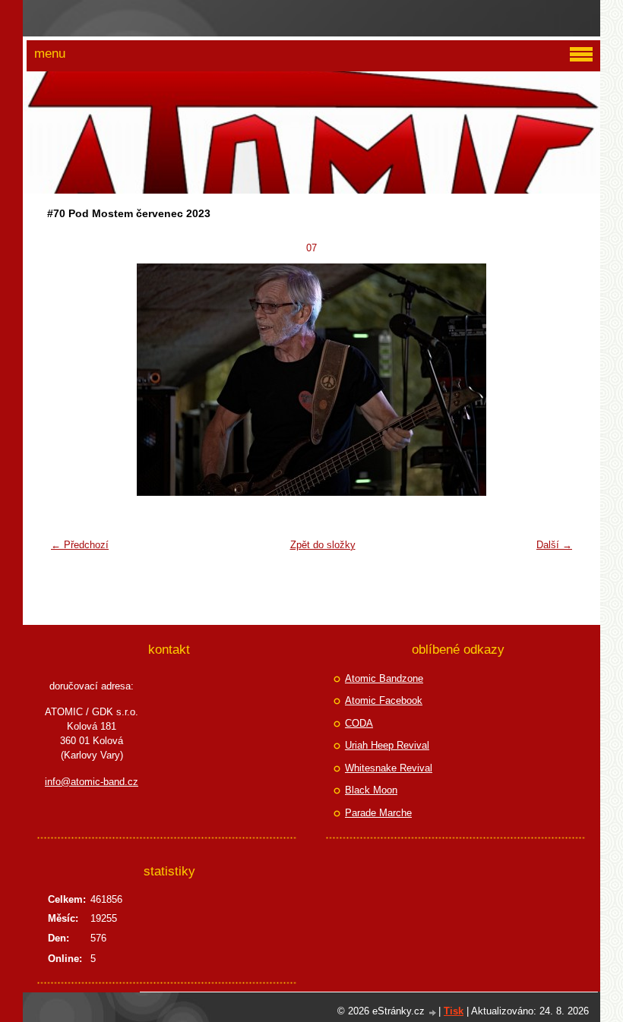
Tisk (453, 1011)
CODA (359, 723)
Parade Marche (378, 813)
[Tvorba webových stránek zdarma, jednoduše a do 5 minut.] (433, 1012)
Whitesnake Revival (388, 768)
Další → (554, 544)
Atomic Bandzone (384, 678)
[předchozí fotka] (68, 379)
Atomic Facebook (383, 700)
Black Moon (371, 790)
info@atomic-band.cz (91, 781)
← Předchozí (80, 544)
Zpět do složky (323, 544)
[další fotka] (555, 379)
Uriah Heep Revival (387, 745)
